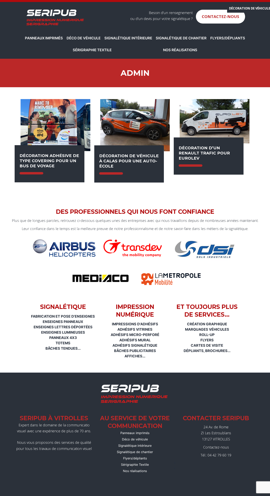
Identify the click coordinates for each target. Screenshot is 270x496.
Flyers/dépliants (227, 38)
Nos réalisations (180, 50)
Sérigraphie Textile (92, 50)
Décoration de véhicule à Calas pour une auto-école (129, 160)
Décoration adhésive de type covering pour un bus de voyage (49, 160)
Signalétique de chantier (181, 38)
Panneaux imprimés (44, 38)
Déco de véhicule (84, 38)
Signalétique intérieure (128, 38)
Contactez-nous (220, 16)
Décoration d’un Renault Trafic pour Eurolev (204, 153)
